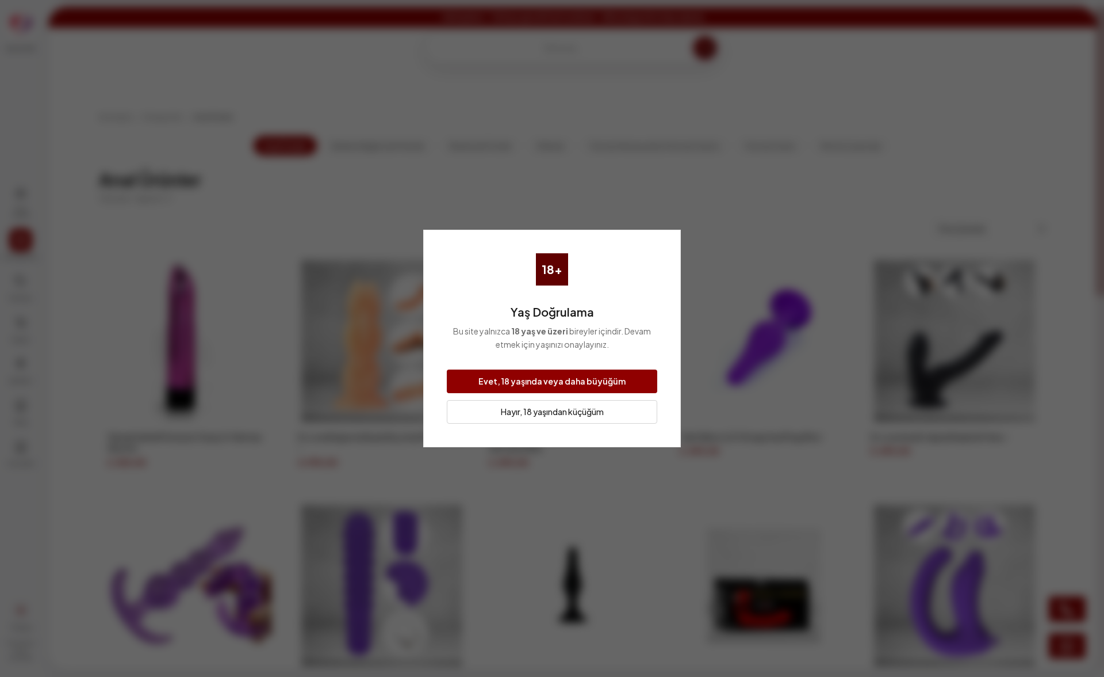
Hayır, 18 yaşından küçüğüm (552, 411)
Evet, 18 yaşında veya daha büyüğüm (552, 381)
